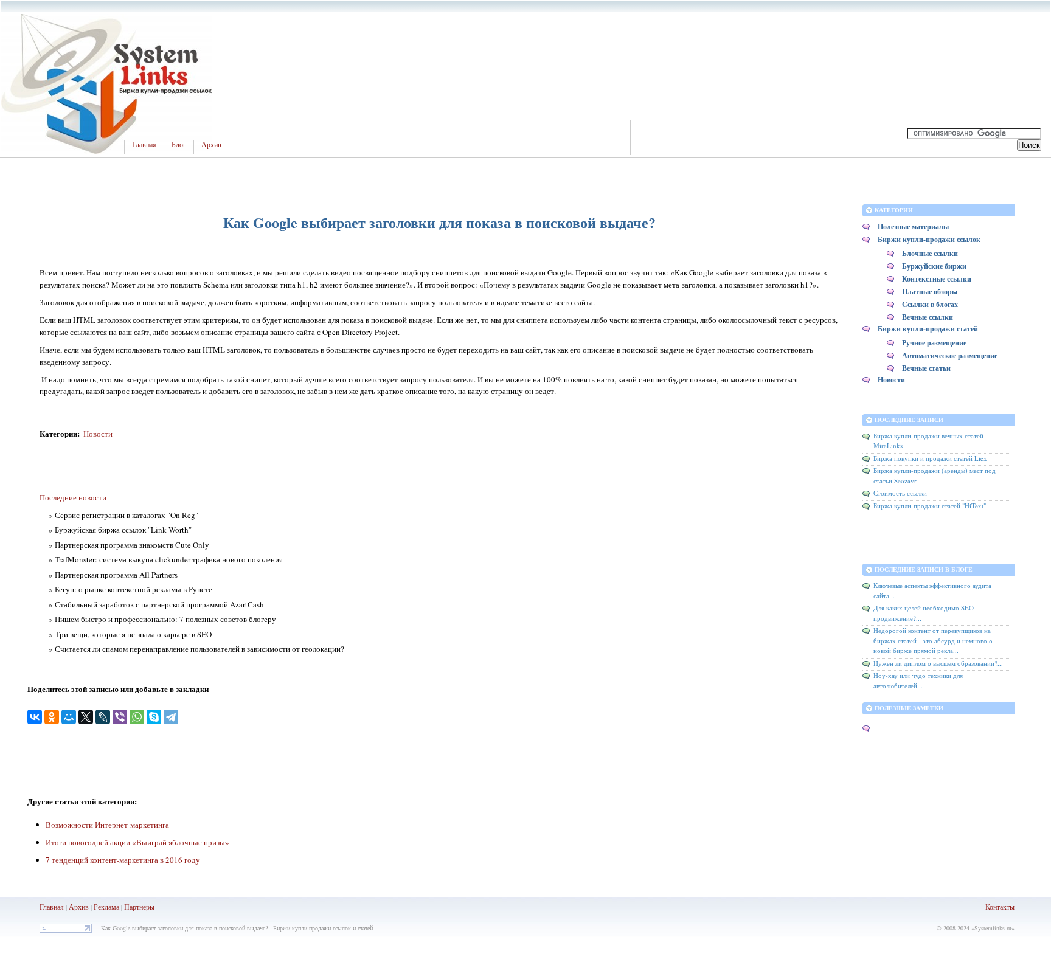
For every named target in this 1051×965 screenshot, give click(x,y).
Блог (179, 144)
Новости (98, 433)
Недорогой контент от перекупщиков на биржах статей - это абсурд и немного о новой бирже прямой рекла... (933, 640)
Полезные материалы (913, 226)
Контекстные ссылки (936, 279)
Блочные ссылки (930, 253)
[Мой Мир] (68, 717)
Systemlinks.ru (992, 928)
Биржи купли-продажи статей (928, 328)
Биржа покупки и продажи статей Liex (930, 458)
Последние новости (73, 497)
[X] (85, 717)
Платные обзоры (929, 291)
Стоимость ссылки (900, 492)
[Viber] (120, 717)
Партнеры (139, 906)
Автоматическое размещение (949, 355)
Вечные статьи (926, 368)
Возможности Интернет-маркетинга (107, 824)
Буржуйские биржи (934, 266)
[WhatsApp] (137, 717)
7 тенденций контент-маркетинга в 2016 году (123, 859)
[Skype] (154, 717)
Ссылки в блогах (930, 304)
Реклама (107, 906)
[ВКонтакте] (34, 717)
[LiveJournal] (102, 717)
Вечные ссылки (927, 317)
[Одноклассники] (51, 717)
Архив (211, 144)
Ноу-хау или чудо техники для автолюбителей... (918, 680)
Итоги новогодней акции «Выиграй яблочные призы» (137, 842)
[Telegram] (171, 717)
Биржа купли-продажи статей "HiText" (929, 505)
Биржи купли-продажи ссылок (929, 239)
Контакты (1000, 906)
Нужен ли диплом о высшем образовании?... (938, 663)
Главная (144, 144)
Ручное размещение (934, 342)
